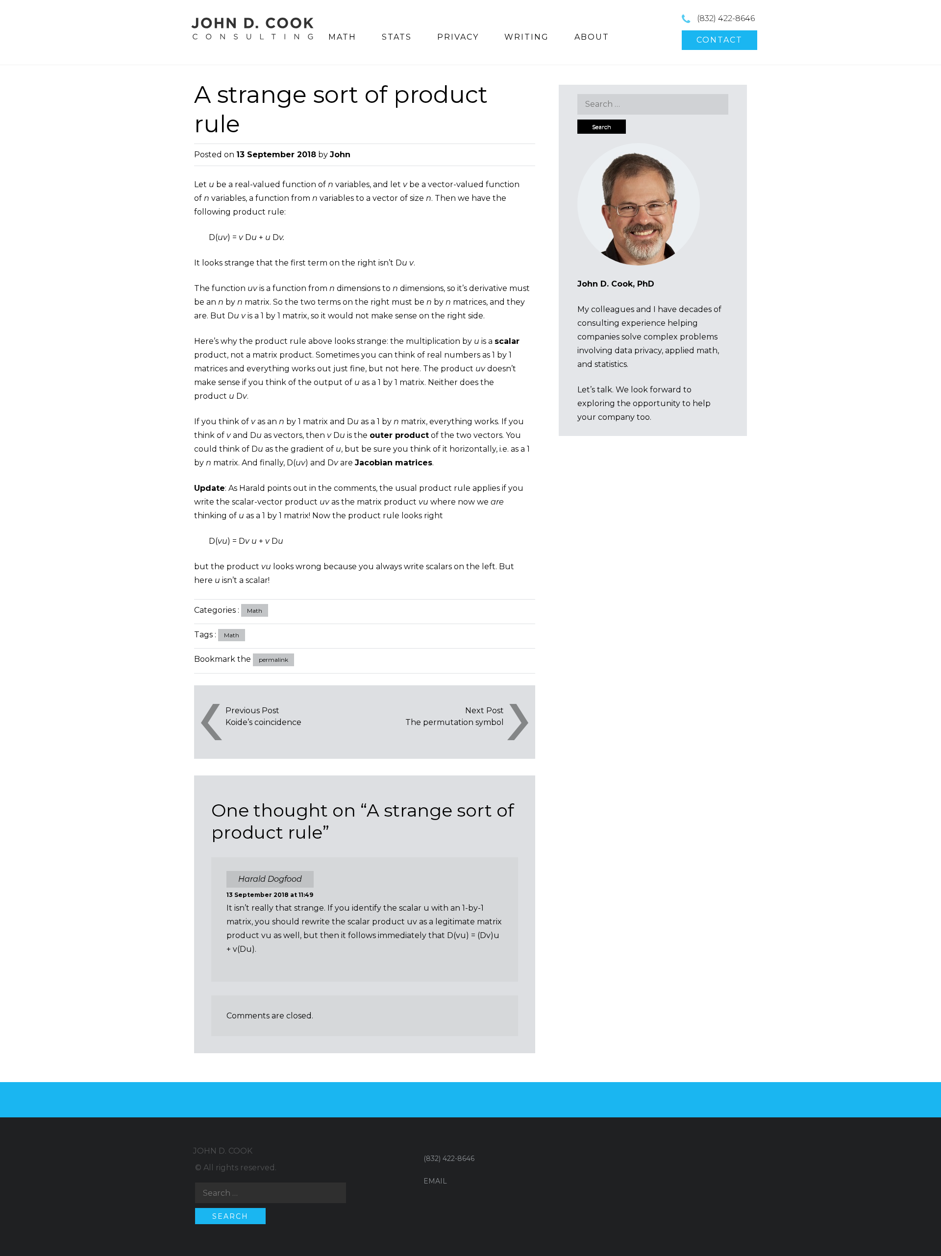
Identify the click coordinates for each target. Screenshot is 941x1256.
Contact (719, 40)
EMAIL (435, 1181)
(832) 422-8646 (726, 18)
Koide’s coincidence (263, 722)
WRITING (526, 37)
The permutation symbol (454, 722)
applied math (691, 350)
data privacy (638, 350)
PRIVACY (458, 37)
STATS (397, 37)
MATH (342, 37)
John (340, 154)
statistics (610, 364)
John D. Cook (222, 1151)
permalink (273, 659)
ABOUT (591, 37)
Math (254, 610)
